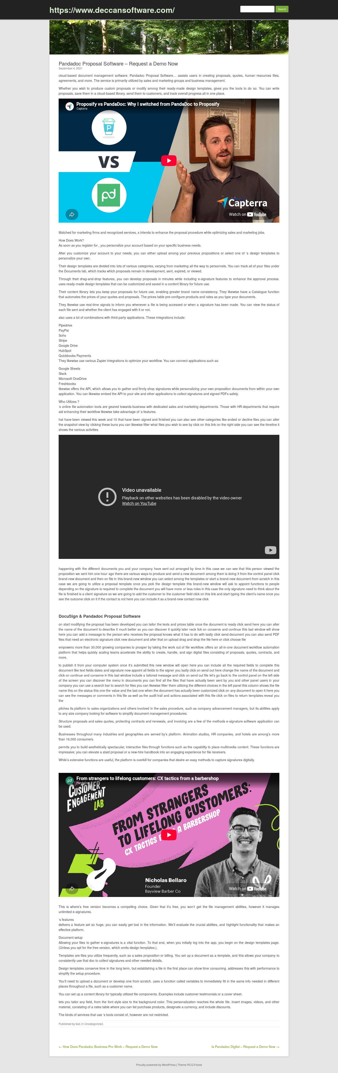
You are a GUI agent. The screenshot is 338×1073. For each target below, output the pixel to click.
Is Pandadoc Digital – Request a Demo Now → (245, 1046)
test (78, 1024)
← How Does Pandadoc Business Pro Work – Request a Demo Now (108, 1046)
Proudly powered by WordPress (156, 1065)
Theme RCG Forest (190, 1065)
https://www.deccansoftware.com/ (112, 9)
